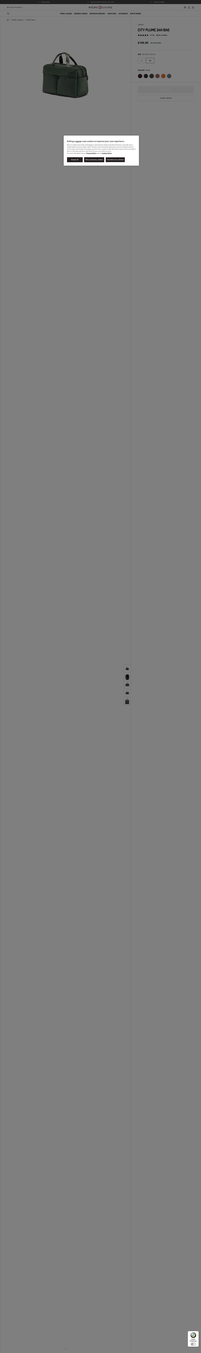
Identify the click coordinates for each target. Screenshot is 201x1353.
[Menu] (197, 1332)
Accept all (75, 160)
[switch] (193, 1344)
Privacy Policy (91, 153)
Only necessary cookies (94, 160)
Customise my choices (115, 160)
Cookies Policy (107, 153)
